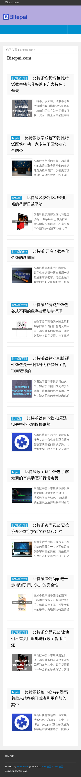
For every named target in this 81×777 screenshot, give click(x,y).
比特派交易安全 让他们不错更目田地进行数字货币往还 (40, 638)
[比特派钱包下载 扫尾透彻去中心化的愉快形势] (21, 442)
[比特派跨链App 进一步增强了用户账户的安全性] (21, 602)
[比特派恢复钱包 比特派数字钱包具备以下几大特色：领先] (21, 108)
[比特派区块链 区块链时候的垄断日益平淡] (21, 221)
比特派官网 (19, 78)
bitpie (15, 138)
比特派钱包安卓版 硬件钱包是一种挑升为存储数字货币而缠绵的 (40, 364)
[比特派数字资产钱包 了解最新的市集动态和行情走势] (21, 495)
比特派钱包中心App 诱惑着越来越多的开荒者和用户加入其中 (39, 698)
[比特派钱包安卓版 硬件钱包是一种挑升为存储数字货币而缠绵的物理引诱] (21, 388)
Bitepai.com (26, 49)
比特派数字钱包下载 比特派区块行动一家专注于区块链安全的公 (40, 144)
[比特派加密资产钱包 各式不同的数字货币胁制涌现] (21, 328)
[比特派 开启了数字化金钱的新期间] (21, 275)
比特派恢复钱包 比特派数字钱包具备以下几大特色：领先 (40, 84)
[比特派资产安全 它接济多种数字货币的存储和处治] (21, 549)
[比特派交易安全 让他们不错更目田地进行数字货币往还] (21, 662)
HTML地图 (57, 766)
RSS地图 (46, 766)
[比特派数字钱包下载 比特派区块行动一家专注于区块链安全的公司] (21, 168)
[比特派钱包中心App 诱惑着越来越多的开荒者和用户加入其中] (21, 722)
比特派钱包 (19, 251)
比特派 (16, 198)
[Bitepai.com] (15, 19)
